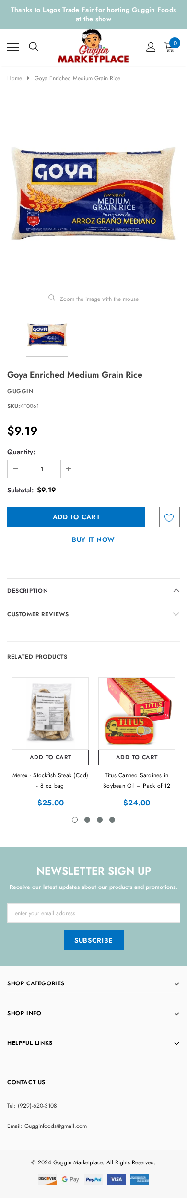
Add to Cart (50, 757)
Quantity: (21, 451)
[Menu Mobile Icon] (13, 47)
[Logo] (93, 45)
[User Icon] (151, 47)
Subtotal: (20, 490)
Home (14, 78)
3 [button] (100, 820)
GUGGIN (20, 391)
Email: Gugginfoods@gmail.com (47, 1126)
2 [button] (87, 820)
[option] (93, 193)
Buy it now (93, 539)
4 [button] (112, 820)
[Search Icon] (33, 47)
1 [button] (75, 820)
